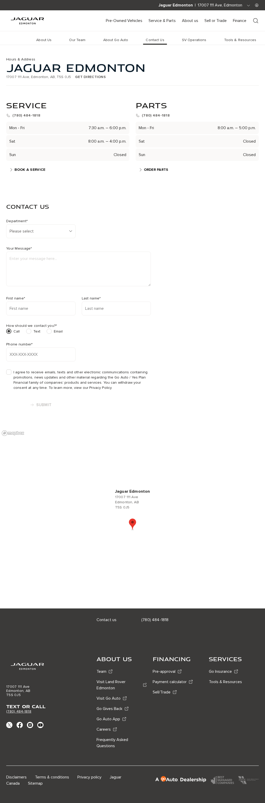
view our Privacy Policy (93, 387)
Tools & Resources (225, 681)
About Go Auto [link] (115, 40)
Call (16, 331)
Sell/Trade (162, 692)
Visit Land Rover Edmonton (111, 685)
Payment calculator (170, 681)
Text (37, 331)
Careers (104, 729)
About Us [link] (43, 40)
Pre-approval (164, 671)
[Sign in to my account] (257, 5)
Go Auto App (108, 719)
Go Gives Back (109, 708)
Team (101, 671)
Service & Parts (162, 20)
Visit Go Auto (109, 698)
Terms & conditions (52, 777)
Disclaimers (16, 777)
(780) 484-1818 (18, 711)
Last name (91, 298)
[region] (132, 518)
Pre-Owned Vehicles (124, 20)
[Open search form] (256, 21)
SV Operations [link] (194, 40)
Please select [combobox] (22, 231)
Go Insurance (220, 671)
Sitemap (35, 783)
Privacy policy (89, 777)
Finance (239, 20)
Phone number (19, 344)
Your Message (19, 248)
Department (17, 221)
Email (58, 331)
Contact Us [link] (155, 40)
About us (190, 20)
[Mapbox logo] (13, 433)
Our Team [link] (77, 40)
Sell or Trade (215, 20)
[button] (132, 524)
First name (15, 298)
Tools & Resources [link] (240, 40)
